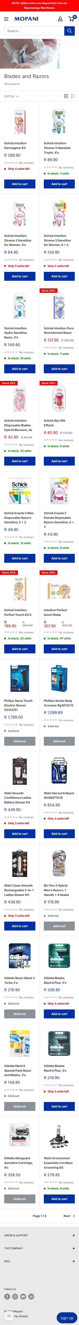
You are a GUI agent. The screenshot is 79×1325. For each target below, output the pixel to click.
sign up (67, 1317)
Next (67, 1216)
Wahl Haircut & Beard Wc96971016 (59, 795)
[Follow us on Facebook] (7, 1297)
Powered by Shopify (16, 1316)
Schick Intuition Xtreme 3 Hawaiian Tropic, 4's (57, 147)
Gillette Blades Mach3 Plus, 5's (55, 980)
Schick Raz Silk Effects (54, 423)
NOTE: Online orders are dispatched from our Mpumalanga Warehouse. (39, 5)
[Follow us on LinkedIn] (31, 1297)
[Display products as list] (73, 96)
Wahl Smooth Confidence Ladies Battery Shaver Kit (17, 797)
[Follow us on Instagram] (15, 1297)
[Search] (69, 31)
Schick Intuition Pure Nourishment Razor (59, 330)
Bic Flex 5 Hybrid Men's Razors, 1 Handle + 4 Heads (56, 890)
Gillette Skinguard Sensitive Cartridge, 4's (18, 1162)
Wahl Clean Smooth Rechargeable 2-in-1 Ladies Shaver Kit (19, 890)
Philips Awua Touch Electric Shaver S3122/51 (18, 705)
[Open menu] (6, 19)
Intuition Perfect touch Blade (55, 612)
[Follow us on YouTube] (23, 1297)
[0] (71, 18)
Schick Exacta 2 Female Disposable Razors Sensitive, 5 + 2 (59, 520)
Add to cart (20, 184)
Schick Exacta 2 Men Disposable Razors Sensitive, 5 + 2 (19, 517)
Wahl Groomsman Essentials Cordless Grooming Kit (58, 1162)
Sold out (20, 741)
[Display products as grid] (66, 96)
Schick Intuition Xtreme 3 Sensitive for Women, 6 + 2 (57, 240)
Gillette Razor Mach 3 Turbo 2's (19, 980)
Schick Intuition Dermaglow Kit (15, 145)
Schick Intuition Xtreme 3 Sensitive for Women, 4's (17, 240)
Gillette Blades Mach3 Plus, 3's (55, 1068)
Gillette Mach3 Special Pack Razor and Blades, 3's (17, 1070)
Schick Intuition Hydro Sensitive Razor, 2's (15, 332)
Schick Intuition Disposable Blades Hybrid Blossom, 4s (18, 425)
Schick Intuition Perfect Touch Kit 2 (17, 612)
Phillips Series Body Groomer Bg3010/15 (58, 703)
